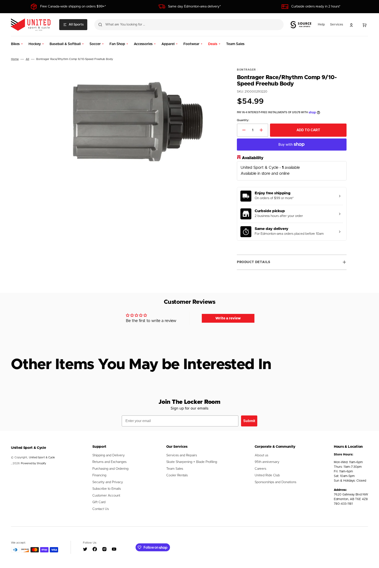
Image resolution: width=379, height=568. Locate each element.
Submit (249, 421)
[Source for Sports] (301, 25)
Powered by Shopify (33, 463)
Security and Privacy (107, 482)
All (27, 59)
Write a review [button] (228, 318)
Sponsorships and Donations (275, 482)
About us (261, 455)
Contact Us (100, 509)
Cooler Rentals (177, 475)
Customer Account (106, 495)
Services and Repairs (181, 455)
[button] (351, 25)
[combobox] (189, 24)
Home (15, 59)
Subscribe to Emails (106, 488)
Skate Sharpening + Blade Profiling (191, 462)
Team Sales (174, 468)
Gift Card (98, 502)
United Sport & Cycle (42, 457)
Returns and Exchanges (109, 462)
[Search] (100, 24)
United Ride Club (267, 475)
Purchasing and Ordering (110, 468)
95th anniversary (267, 462)
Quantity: (243, 120)
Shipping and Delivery (108, 455)
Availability (252, 158)
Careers (260, 468)
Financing (99, 475)
